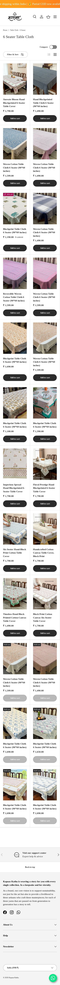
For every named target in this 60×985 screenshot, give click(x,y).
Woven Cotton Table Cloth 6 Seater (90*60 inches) (14, 167)
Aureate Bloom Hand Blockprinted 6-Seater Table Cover (14, 102)
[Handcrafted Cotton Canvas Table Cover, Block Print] (45, 529)
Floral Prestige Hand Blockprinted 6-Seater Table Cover (44, 488)
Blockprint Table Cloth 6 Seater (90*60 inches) (14, 231)
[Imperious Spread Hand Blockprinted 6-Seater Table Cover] (15, 464)
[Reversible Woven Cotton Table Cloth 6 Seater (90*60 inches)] (15, 273)
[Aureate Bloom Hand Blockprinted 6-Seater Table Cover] (15, 79)
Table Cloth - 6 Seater (18, 30)
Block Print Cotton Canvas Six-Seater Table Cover (42, 617)
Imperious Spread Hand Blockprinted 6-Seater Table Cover (14, 488)
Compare (44, 47)
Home (5, 30)
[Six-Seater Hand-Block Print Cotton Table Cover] (15, 529)
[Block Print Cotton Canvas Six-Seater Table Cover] (45, 593)
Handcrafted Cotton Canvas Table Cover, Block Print (43, 552)
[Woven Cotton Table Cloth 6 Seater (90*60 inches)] (15, 143)
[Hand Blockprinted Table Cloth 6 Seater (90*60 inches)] (45, 79)
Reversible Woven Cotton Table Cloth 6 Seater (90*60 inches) (14, 297)
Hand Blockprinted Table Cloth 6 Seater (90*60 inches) (43, 102)
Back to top (30, 867)
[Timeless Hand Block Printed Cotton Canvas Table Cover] (15, 593)
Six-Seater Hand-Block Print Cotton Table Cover (14, 552)
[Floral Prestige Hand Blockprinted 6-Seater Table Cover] (45, 464)
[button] (48, 16)
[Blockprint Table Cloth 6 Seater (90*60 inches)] (15, 208)
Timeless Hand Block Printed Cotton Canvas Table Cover (14, 617)
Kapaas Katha (14, 977)
